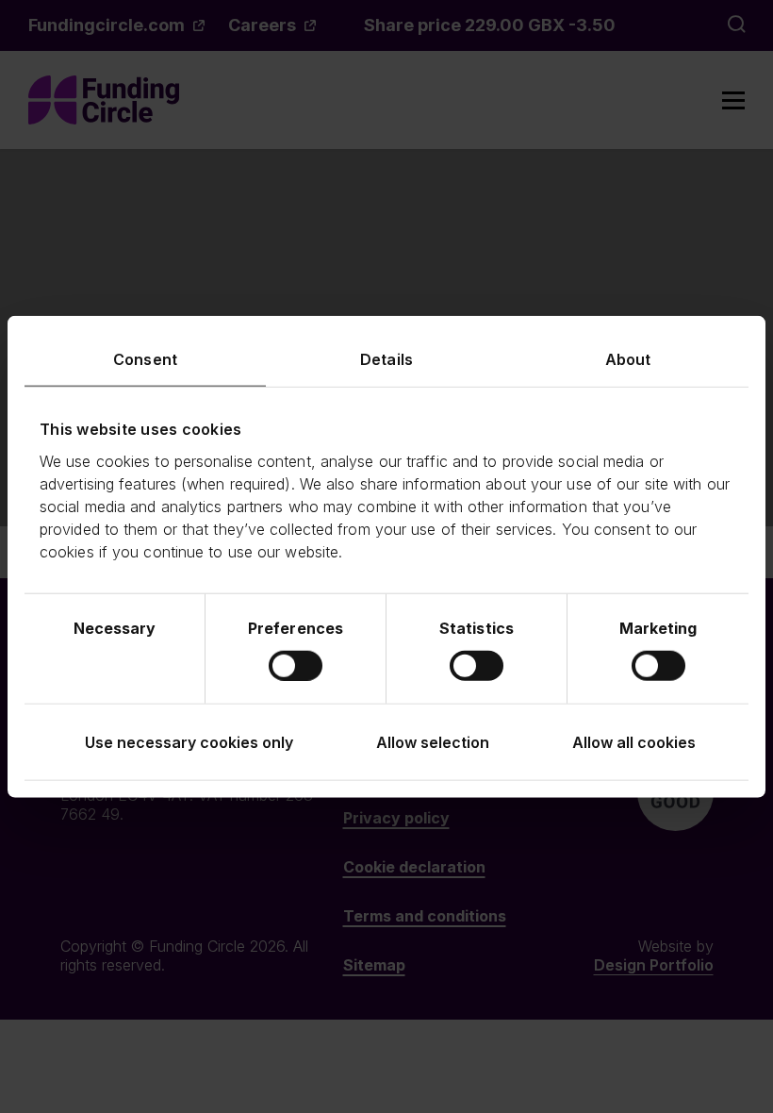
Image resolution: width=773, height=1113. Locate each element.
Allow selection (432, 741)
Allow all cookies (634, 741)
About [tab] (628, 359)
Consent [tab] (145, 359)
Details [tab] (386, 359)
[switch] (295, 665)
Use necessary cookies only (189, 741)
